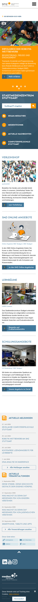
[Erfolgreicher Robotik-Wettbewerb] (19, 52)
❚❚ (4, 23)
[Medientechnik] (19, 125)
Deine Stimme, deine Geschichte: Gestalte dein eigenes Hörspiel (17, 485)
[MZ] (9, 580)
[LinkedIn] (4, 561)
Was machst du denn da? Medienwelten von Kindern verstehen (15, 498)
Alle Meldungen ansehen (19, 467)
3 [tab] (21, 87)
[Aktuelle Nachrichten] (19, 134)
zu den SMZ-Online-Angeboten (21, 267)
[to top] (19, 552)
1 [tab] (13, 87)
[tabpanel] (19, 52)
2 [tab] (17, 87)
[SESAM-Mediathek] (19, 116)
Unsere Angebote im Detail (20, 389)
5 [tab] (19, 89)
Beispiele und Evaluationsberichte (17, 328)
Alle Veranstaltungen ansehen (20, 529)
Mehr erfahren (14, 594)
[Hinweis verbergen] (35, 591)
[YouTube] (9, 561)
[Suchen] (33, 105)
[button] (10, 540)
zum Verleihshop (15, 205)
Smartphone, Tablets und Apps (17, 524)
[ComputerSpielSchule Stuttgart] (19, 143)
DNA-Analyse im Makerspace (15, 462)
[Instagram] (14, 561)
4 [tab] (25, 87)
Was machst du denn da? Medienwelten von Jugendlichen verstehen (18, 512)
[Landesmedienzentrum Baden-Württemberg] (11, 4)
